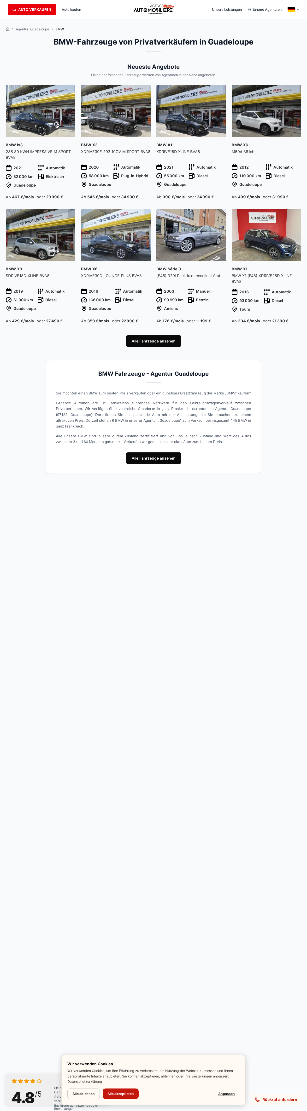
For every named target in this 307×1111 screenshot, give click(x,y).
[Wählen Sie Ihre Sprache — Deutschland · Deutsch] (293, 9)
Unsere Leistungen (227, 9)
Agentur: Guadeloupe (32, 29)
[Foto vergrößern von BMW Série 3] (219, 215)
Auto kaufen (71, 9)
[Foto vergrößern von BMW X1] (219, 91)
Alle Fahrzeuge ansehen (154, 341)
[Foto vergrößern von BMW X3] (144, 91)
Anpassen (226, 1094)
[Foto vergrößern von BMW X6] (294, 91)
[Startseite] (8, 29)
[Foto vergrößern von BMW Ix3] (68, 91)
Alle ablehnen (83, 1094)
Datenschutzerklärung (84, 1081)
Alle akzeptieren (120, 1094)
